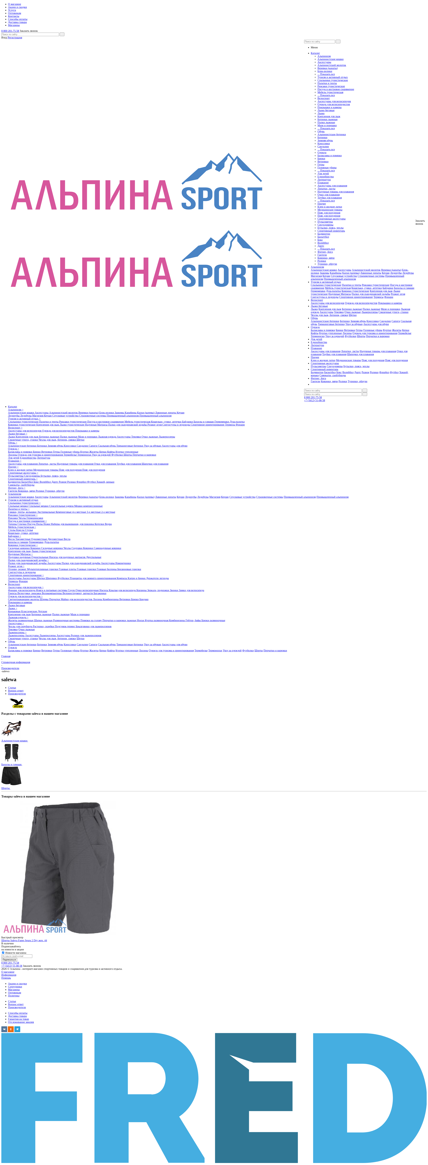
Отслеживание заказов (21, 1022)
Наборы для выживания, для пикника (73, 524)
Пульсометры (325, 221)
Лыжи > (12, 608)
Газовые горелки (87, 569)
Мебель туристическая (330, 92)
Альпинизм (324, 56)
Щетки (353, 315)
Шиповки (52, 578)
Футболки (350, 336)
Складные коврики (19, 548)
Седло (72, 590)
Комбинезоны (111, 599)
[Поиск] (62, 34)
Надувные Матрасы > (20, 554)
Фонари (388, 297)
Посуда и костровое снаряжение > (27, 521)
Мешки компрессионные (88, 506)
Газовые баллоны (107, 569)
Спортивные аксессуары (331, 218)
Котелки (100, 524)
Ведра (108, 524)
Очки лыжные (352, 312)
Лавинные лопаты (370, 273)
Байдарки (388, 288)
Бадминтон (323, 233)
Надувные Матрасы (339, 294)
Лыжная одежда (107, 436)
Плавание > (14, 460)
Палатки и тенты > (19, 509)
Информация (8, 974)
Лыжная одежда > (18, 617)
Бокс (320, 239)
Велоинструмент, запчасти (78, 593)
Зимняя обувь (325, 140)
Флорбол (384, 372)
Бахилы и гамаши (404, 288)
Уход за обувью (354, 324)
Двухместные (56, 539)
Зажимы (324, 273)
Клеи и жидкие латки (329, 206)
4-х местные (79, 512)
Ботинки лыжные (327, 119)
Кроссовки (323, 143)
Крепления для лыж (328, 116)
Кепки (405, 330)
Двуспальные (93, 557)
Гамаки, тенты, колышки (22, 512)
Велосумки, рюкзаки (29, 593)
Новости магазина (15, 952)
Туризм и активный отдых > (24, 418)
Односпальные (40, 557)
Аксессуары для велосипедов (334, 101)
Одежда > (13, 448)
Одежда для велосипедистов (333, 104)
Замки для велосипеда (191, 590)
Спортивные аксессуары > (23, 472)
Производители (17, 1007)
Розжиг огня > (16, 566)
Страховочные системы (371, 276)
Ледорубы (396, 273)
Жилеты (396, 330)
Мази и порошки (327, 125)
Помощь (6, 977)
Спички (22, 524)
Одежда (321, 152)
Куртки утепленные (330, 333)
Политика (13, 995)
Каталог (12, 406)
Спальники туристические (332, 80)
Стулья (29, 530)
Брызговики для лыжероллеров (94, 626)
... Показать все (326, 74)
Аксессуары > (16, 623)
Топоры (13, 524)
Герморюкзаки (35, 518)
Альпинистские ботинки (331, 134)
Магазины (14, 989)
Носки (141, 620)
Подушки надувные (19, 557)
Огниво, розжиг (17, 569)
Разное (365, 372)
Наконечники (123, 563)
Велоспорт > (15, 427)
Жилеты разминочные (21, 620)
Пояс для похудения (328, 212)
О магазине (7, 971)
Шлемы (44, 599)
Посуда (31, 524)
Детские (42, 611)
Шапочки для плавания (360, 354)
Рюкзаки (13, 518)
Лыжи (321, 113)
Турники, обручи (327, 263)
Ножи (47, 524)
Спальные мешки (18, 506)
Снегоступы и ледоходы (325, 297)
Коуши (386, 273)
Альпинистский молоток (331, 65)
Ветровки (323, 161)
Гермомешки (318, 291)
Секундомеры (325, 224)
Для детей (323, 173)
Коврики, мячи (326, 257)
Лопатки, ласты (326, 188)
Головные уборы (327, 167)
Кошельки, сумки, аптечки (366, 288)
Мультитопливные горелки (43, 569)
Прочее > (13, 466)
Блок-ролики (324, 71)
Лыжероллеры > (17, 632)
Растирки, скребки (44, 626)
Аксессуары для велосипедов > (26, 587)
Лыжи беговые (326, 110)
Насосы (104, 590)
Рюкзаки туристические (331, 86)
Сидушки (77, 548)
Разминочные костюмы (66, 620)
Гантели (322, 254)
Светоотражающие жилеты (24, 599)
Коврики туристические (355, 291)
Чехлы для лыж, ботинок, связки (329, 315)
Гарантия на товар (18, 1019)
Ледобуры (408, 273)
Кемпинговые (64, 512)
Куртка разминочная (157, 620)
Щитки (41, 578)
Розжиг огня (398, 294)
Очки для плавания (328, 194)
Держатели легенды (157, 578)
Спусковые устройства (344, 276)
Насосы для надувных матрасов (67, 557)
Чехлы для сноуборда (20, 626)
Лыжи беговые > (17, 433)
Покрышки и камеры (329, 107)
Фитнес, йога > (16, 487)
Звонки (174, 590)
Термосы (378, 297)
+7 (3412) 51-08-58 (314, 400)
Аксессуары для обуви (376, 324)
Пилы (39, 524)
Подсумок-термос (65, 626)
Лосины (347, 333)
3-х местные (94, 512)
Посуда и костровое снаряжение (335, 89)
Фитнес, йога (325, 251)
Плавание (323, 182)
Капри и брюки (137, 578)
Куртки (387, 330)
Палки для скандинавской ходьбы (371, 294)
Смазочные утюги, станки (393, 312)
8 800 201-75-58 (10, 30)
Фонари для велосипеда (22, 590)
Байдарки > (14, 536)
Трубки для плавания (329, 197)
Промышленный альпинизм (340, 279)
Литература (324, 179)
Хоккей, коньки (105, 481)
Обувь (321, 131)
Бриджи (143, 599)
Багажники (100, 593)
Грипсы (12, 593)
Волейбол (323, 242)
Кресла (20, 530)
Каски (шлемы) (351, 273)
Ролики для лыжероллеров (86, 635)
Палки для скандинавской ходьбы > (28, 560)
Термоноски (318, 336)
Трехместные (23, 539)
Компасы (122, 578)
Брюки (321, 158)
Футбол (394, 372)
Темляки (339, 312)
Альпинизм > (15, 409)
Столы (12, 530)
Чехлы (23, 518)
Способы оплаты (17, 1013)
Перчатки (55, 599)
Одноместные (39, 539)
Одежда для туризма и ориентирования (374, 333)
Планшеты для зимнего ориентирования (93, 578)
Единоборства (325, 176)
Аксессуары (324, 62)
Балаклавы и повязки (329, 155)
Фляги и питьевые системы (52, 590)
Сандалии (323, 146)
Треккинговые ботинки (331, 324)
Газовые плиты (68, 569)
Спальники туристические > (24, 503)
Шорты (361, 336)
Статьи (12, 1001)
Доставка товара (17, 1016)
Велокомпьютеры (52, 593)
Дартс (320, 245)
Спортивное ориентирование (356, 297)
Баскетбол (323, 236)
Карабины (336, 273)
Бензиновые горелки (129, 569)
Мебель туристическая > (22, 527)
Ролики (321, 260)
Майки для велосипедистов (77, 599)
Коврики (35, 548)
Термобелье (404, 333)
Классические (29, 611)
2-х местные (108, 512)
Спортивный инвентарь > (23, 478)
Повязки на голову (91, 620)
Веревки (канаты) (327, 68)
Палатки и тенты (327, 83)
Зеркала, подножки (158, 590)
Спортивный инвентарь (331, 230)
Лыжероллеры (369, 312)
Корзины (141, 590)
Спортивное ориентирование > (26, 575)
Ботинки (322, 137)
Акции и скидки (17, 983)
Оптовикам (14, 992)
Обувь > (12, 442)
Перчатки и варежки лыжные (119, 620)
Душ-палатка (333, 291)
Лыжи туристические (72, 424)
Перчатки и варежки (378, 336)
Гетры (320, 164)
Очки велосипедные (87, 590)
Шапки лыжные (43, 620)
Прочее (321, 203)
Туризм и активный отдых (332, 77)
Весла (11, 539)
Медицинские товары (329, 209)
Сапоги (396, 321)
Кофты (314, 333)
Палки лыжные (326, 122)
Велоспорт (323, 98)
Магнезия (316, 276)
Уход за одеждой (334, 336)
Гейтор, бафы (193, 620)
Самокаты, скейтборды (332, 375)
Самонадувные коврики (107, 548)
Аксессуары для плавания (332, 185)
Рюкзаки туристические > (23, 515)
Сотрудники (15, 986)
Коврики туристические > (23, 545)
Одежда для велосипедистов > (25, 596)
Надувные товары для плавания (335, 191)
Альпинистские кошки (330, 59)
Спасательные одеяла (61, 506)
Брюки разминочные (213, 620)
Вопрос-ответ (16, 1004)
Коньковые (14, 611)
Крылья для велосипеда (122, 590)
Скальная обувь (107, 445)
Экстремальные (46, 512)
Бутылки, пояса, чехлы (330, 227)
